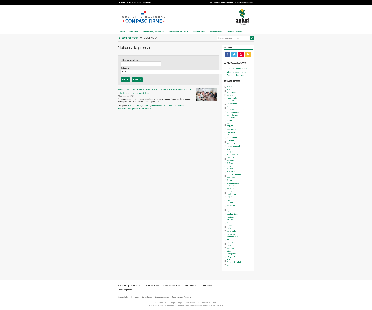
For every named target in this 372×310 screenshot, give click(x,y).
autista (229, 123)
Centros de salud (234, 262)
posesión (230, 188)
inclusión (230, 225)
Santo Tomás (232, 115)
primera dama (232, 92)
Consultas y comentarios (237, 69)
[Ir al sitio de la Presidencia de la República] (143, 25)
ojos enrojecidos (233, 112)
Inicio (123, 3)
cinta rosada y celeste (236, 109)
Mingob (230, 152)
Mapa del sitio (123, 297)
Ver (228, 239)
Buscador (135, 297)
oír (228, 265)
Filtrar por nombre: (129, 60)
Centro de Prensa (130, 38)
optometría (231, 129)
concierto (230, 157)
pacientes (231, 143)
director (230, 220)
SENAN (148, 108)
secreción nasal (233, 146)
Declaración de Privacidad (182, 297)
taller (229, 208)
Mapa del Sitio (135, 3)
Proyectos (122, 286)
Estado (230, 135)
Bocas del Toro (169, 106)
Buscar (147, 3)
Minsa (130, 106)
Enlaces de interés (162, 297)
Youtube (241, 55)
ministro (230, 169)
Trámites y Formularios (236, 75)
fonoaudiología (233, 183)
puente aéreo (138, 108)
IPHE (229, 259)
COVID (230, 191)
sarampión (231, 132)
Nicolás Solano (233, 214)
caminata (230, 186)
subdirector (231, 194)
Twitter (234, 55)
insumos (181, 106)
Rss (248, 55)
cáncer (229, 200)
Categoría (125, 68)
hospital (230, 95)
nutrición (230, 248)
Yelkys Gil (231, 256)
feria (228, 149)
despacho (231, 205)
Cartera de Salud (152, 286)
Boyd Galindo (232, 171)
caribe (229, 228)
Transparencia (216, 32)
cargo (229, 211)
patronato (230, 160)
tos (228, 222)
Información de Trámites (237, 72)
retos (229, 251)
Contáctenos (147, 297)
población (231, 177)
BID (228, 89)
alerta (229, 106)
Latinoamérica (232, 103)
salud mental (232, 98)
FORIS (229, 197)
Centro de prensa (233, 32)
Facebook (227, 55)
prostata (230, 217)
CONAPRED (232, 140)
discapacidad (232, 237)
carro (229, 245)
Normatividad (198, 32)
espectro (230, 101)
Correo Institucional (245, 3)
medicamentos (124, 108)
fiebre (229, 166)
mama (229, 120)
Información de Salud (177, 32)
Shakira (230, 180)
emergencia (156, 106)
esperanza (231, 118)
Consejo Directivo (234, 174)
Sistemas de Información (223, 3)
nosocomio (231, 231)
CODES (138, 106)
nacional (146, 106)
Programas (135, 286)
